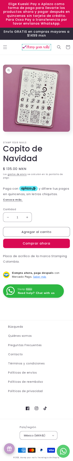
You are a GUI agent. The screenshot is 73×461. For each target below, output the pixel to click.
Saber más (39, 277)
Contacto (15, 354)
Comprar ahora (36, 243)
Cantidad (9, 209)
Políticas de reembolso (25, 382)
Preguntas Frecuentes (25, 345)
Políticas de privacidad (25, 391)
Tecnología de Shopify (49, 457)
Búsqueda (15, 327)
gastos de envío (17, 174)
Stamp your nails (28, 457)
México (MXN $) (34, 435)
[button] (5, 47)
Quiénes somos (20, 336)
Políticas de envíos (22, 373)
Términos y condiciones (26, 363)
